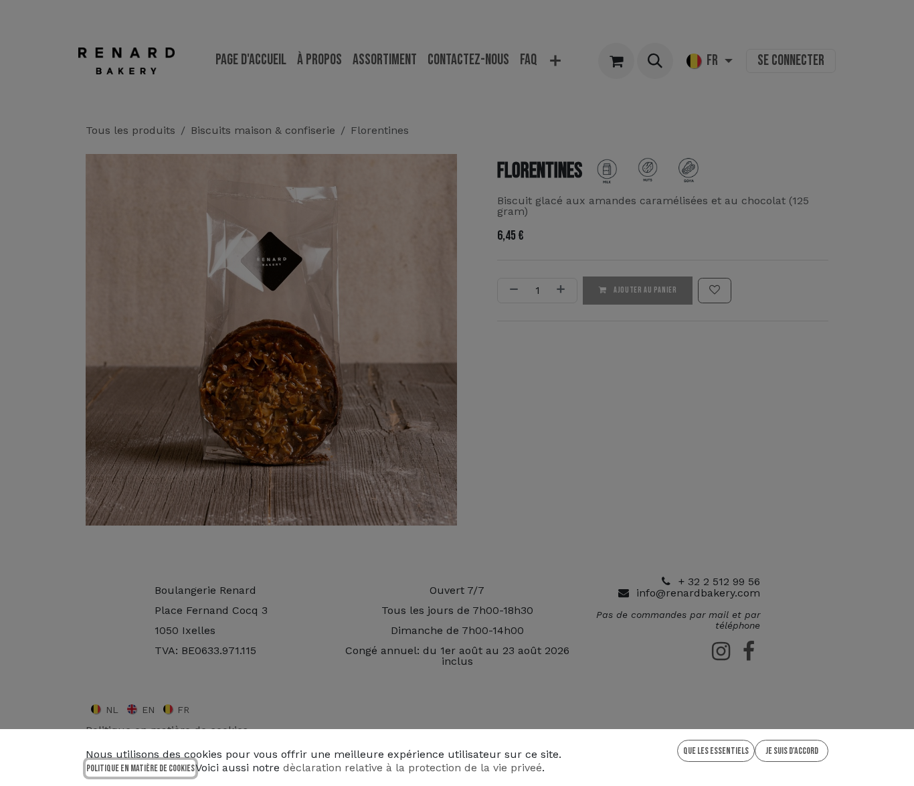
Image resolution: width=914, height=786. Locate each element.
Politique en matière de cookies (140, 768)
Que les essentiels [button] (716, 751)
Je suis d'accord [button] (791, 751)
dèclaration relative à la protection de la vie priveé (412, 767)
